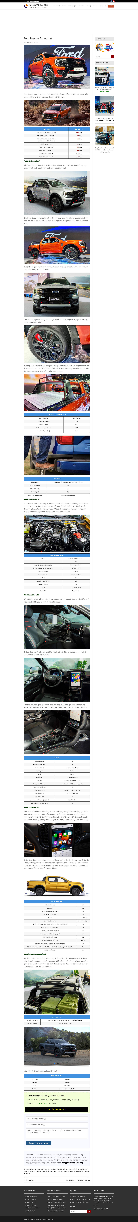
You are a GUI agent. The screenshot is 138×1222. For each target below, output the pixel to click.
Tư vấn (111, 6)
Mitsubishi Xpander (31, 1196)
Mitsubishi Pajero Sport (32, 1208)
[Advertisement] (69, 21)
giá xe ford (53, 1171)
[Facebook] (111, 1)
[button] (26, 1046)
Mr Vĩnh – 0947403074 (106, 120)
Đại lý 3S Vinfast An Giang (56, 1211)
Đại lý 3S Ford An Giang (55, 1199)
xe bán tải (27, 1173)
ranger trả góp (78, 1171)
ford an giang (52, 1169)
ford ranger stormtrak (34, 1171)
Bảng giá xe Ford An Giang (72, 1163)
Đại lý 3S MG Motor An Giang (57, 1208)
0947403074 (42, 1104)
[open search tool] (105, 6)
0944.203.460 (104, 152)
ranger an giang (68, 1171)
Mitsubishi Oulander (31, 1205)
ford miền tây (80, 1169)
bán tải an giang (35, 1169)
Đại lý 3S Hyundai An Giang (56, 1196)
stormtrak (86, 1171)
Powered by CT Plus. (48, 1219)
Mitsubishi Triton (30, 1211)
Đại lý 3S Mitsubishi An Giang (57, 1202)
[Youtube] (114, 1)
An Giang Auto (38, 4)
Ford (36, 42)
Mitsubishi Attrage (30, 1199)
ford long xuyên (70, 1169)
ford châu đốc (61, 1169)
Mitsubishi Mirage (30, 1202)
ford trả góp (46, 1171)
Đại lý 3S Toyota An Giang (56, 1205)
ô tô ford (60, 1171)
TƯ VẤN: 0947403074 (56, 1109)
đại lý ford (44, 1169)
